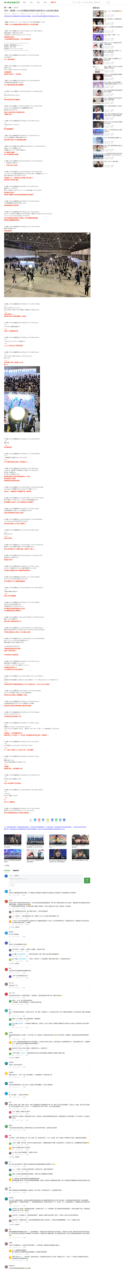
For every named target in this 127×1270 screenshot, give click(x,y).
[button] (89, 2)
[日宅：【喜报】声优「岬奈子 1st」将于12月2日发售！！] (98, 53)
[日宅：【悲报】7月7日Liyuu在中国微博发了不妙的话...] (98, 69)
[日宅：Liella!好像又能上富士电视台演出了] (98, 132)
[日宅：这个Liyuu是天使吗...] (98, 164)
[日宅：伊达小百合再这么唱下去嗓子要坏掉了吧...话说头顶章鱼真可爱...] (98, 116)
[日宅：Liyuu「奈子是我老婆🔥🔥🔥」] (98, 13)
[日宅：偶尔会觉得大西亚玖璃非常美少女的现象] (98, 93)
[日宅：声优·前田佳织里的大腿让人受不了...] (98, 148)
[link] (5, 7)
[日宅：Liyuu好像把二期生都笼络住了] (98, 29)
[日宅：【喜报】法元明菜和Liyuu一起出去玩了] (98, 61)
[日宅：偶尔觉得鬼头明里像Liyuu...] (98, 140)
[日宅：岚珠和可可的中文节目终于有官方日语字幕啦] (98, 100)
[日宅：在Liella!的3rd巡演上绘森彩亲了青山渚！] (98, 124)
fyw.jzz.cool (20, 45)
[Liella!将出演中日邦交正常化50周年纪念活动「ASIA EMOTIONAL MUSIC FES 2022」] (98, 156)
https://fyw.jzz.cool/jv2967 (16, 48)
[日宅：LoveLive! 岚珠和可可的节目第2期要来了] (98, 45)
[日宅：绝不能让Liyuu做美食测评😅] (98, 21)
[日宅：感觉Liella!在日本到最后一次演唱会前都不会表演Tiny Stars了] (98, 85)
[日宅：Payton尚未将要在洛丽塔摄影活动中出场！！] (98, 77)
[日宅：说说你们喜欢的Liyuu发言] (98, 108)
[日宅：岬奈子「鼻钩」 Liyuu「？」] (98, 37)
